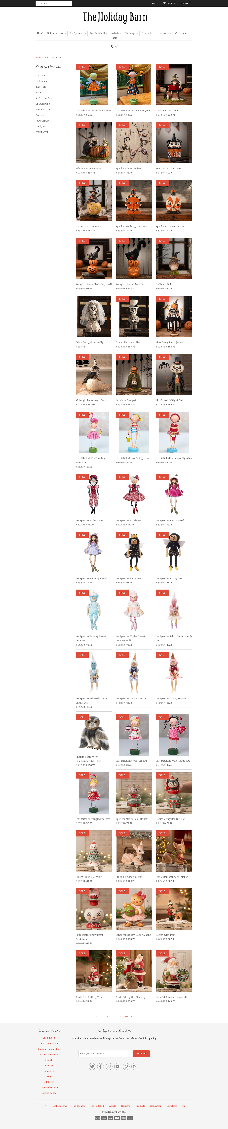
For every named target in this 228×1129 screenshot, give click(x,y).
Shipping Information (49, 1049)
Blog (49, 1076)
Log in (156, 3)
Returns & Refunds (49, 1054)
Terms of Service (49, 1087)
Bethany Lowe (56, 33)
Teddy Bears (42, 126)
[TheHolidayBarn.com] (114, 19)
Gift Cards (49, 1082)
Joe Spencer (78, 33)
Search (48, 1060)
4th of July (41, 87)
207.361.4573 (48, 1038)
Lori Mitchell (98, 33)
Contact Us (49, 1071)
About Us (49, 1065)
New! (40, 33)
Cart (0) (171, 3)
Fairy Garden (42, 121)
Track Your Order (49, 1043)
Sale (114, 38)
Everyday (40, 115)
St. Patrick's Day (44, 98)
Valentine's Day (43, 109)
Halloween (165, 33)
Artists (116, 33)
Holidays (131, 33)
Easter (39, 92)
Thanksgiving (43, 104)
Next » (128, 1016)
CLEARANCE (42, 132)
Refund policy (49, 1093)
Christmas (182, 33)
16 (119, 1016)
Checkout (185, 3)
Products (148, 33)
